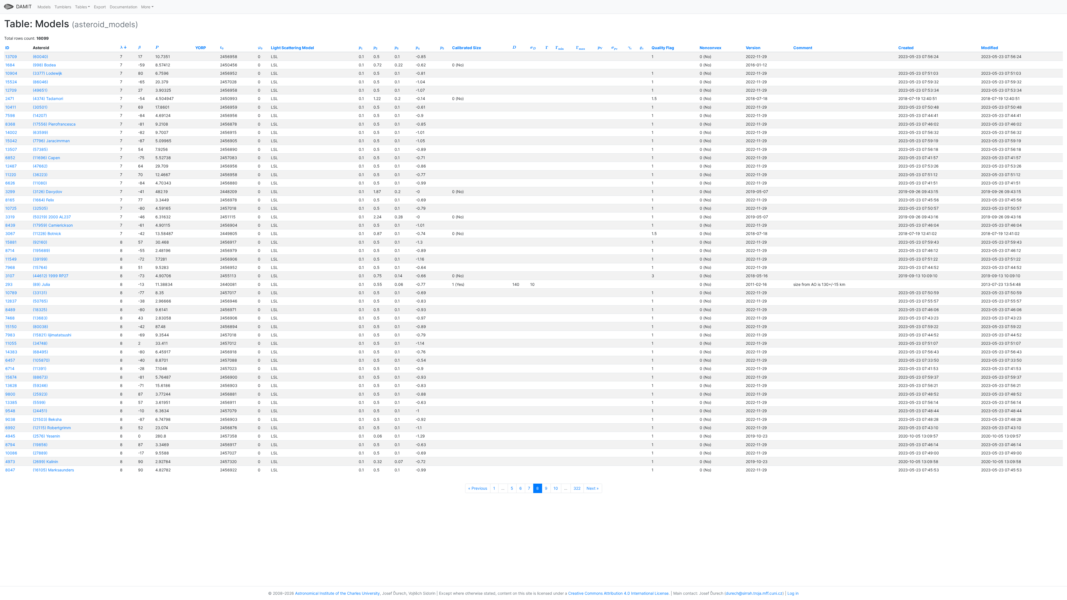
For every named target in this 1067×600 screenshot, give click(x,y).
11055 (11, 343)
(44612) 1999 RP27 (50, 275)
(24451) (40, 410)
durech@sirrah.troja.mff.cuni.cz (754, 593)
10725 (11, 208)
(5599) (39, 402)
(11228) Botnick (47, 233)
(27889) (40, 453)
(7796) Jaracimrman (51, 140)
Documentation (123, 6)
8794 (10, 444)
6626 (10, 183)
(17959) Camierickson (53, 225)
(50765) (40, 301)
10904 (11, 73)
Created (906, 47)
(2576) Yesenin (46, 436)
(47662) (40, 166)
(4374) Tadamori (48, 98)
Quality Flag (663, 47)
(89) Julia (41, 284)
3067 (10, 233)
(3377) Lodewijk (47, 73)
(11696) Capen (46, 157)
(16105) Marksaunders (53, 470)
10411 (10, 107)
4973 (10, 461)
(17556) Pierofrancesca (54, 124)
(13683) (40, 318)
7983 (10, 334)
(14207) (40, 115)
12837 (11, 301)
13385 (11, 402)
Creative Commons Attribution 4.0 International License (618, 593)
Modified (989, 47)
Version (753, 47)
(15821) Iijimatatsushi (52, 334)
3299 (10, 191)
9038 (10, 419)
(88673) (40, 377)
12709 (11, 90)
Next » (593, 488)
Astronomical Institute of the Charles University (337, 593)
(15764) (40, 267)
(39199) (40, 259)
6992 (10, 427)
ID (7, 47)
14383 (11, 351)
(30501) (40, 107)
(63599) (40, 132)
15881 (11, 242)
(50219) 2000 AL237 (52, 216)
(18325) (40, 309)
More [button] (145, 6)
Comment (802, 47)
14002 (11, 132)
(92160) (40, 242)
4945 (10, 436)
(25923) (40, 394)
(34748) (40, 343)
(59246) (40, 385)
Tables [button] (81, 6)
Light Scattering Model (292, 47)
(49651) (40, 90)
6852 (10, 157)
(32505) (40, 208)
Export (100, 6)
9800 (10, 394)
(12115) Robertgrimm (52, 427)
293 (9, 284)
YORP (200, 47)
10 (556, 488)
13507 (11, 149)
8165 (10, 200)
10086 (11, 453)
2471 (9, 98)
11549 (11, 259)
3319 (10, 216)
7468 (10, 318)
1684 (10, 64)
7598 (10, 115)
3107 (9, 275)
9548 (10, 410)
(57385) (40, 149)
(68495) (40, 351)
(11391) (39, 368)
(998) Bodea (44, 64)
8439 (10, 225)
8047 (10, 470)
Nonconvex (710, 47)
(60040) (40, 56)
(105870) (41, 360)
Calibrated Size (466, 47)
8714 (9, 250)
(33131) (40, 292)
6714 (9, 368)
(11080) (40, 183)
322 (577, 488)
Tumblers (62, 6)
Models (44, 6)
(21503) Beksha (47, 419)
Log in (793, 593)
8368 (10, 124)
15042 (11, 140)
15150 (11, 326)
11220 (10, 174)
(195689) (41, 250)
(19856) (40, 444)
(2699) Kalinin (45, 461)
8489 (10, 309)
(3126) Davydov (47, 191)
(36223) (40, 174)
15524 (11, 81)
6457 (10, 360)
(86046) (40, 81)
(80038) (40, 326)
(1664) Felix (43, 200)
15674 (11, 377)
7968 (10, 267)
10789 (11, 292)
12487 (11, 166)
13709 (11, 56)
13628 (11, 385)
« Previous (477, 488)
